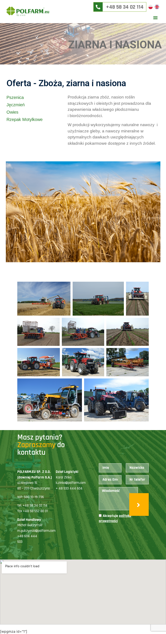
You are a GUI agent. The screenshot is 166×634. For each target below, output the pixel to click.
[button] (155, 17)
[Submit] (139, 504)
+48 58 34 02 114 (126, 7)
